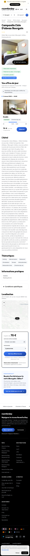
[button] (4, 302)
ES (5, 532)
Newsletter (5, 520)
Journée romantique (8, 487)
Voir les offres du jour (15, 354)
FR (5, 529)
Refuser (17, 552)
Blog (17, 486)
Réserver (22, 129)
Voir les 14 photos (21, 62)
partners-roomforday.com (9, 545)
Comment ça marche (5, 516)
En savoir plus (5, 549)
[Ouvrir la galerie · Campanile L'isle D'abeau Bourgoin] (15, 52)
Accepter (24, 552)
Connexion (20, 430)
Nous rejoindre (8, 430)
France (9, 20)
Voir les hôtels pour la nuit (14, 391)
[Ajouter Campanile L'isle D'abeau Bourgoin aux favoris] (27, 32)
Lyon (17, 449)
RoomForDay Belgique (6, 451)
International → (6, 472)
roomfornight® (16, 543)
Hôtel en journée (7, 406)
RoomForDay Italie (7, 469)
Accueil (4, 20)
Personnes (7, 345)
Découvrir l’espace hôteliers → (11, 433)
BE (11, 529)
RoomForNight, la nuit (7, 496)
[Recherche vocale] (14, 15)
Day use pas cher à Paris (7, 484)
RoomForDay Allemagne (6, 461)
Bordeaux (19, 454)
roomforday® (6, 543)
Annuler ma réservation (5, 508)
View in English (15, 4)
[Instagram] (20, 536)
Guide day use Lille (7, 480)
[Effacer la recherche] (11, 15)
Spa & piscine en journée (6, 491)
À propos (19, 480)
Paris (17, 446)
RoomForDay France (6, 447)
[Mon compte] (26, 9)
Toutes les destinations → (20, 461)
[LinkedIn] (16, 536)
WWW (18, 532)
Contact (4, 505)
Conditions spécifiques (13, 287)
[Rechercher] (27, 15)
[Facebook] (24, 536)
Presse (18, 483)
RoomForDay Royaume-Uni (6, 456)
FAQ (3, 512)
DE (23, 529)
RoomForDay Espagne (6, 465)
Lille (17, 452)
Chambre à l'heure (21, 406)
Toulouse (19, 457)
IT (11, 532)
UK (17, 529)
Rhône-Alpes (16, 20)
